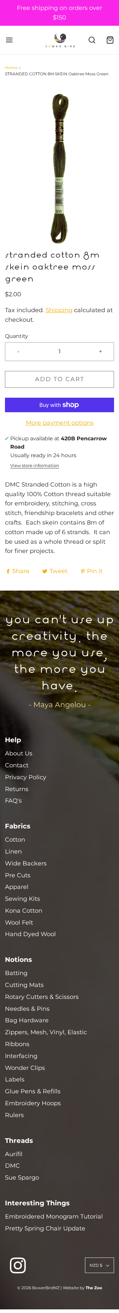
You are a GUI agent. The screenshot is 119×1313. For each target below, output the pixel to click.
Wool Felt (19, 922)
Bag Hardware (27, 1020)
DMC (12, 1165)
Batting (16, 973)
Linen (13, 851)
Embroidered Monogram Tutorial (54, 1216)
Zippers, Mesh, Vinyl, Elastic (46, 1032)
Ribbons (17, 1044)
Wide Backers (26, 863)
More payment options (60, 422)
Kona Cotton (23, 910)
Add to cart (59, 379)
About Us (18, 753)
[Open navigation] (9, 40)
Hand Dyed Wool (30, 934)
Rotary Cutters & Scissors (42, 997)
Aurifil (13, 1154)
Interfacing (21, 1056)
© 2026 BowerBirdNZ (38, 1287)
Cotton (15, 839)
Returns (16, 789)
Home (11, 67)
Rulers (14, 1115)
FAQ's (13, 800)
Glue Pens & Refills (32, 1091)
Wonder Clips (25, 1068)
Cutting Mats (24, 985)
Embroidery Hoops (33, 1103)
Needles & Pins (27, 1008)
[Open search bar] (92, 40)
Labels (14, 1079)
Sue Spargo (22, 1177)
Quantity (16, 336)
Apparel (16, 887)
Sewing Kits (22, 898)
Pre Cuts (17, 875)
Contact (16, 765)
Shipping (59, 310)
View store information (34, 465)
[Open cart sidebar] (110, 40)
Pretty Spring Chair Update (45, 1228)
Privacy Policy (25, 777)
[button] (59, 169)
